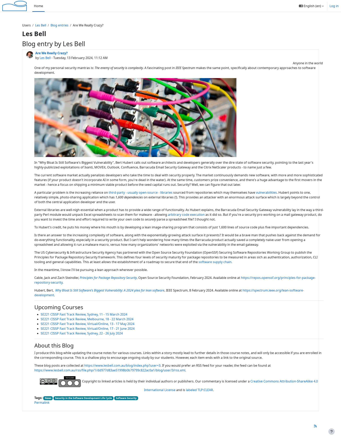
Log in (334, 6)
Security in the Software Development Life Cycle (83, 398)
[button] (311, 6)
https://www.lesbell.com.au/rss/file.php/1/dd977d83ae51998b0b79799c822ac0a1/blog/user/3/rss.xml (109, 370)
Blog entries (59, 25)
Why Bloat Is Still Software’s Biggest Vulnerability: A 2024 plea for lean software (109, 290)
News (48, 398)
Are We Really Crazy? (51, 53)
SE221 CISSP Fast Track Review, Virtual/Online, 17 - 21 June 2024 (88, 328)
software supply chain (215, 262)
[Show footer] (331, 431)
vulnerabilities (266, 192)
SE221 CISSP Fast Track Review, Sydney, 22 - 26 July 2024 (82, 333)
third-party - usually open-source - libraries (140, 192)
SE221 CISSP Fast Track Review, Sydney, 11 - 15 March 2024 (84, 314)
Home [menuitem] (38, 6)
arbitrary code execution (186, 214)
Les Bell (40, 25)
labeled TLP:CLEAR (199, 390)
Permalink (42, 402)
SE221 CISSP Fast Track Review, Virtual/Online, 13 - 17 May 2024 (87, 324)
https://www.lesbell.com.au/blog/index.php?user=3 (122, 365)
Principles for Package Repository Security (108, 278)
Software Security (126, 398)
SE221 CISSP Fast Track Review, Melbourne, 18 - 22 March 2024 (87, 319)
